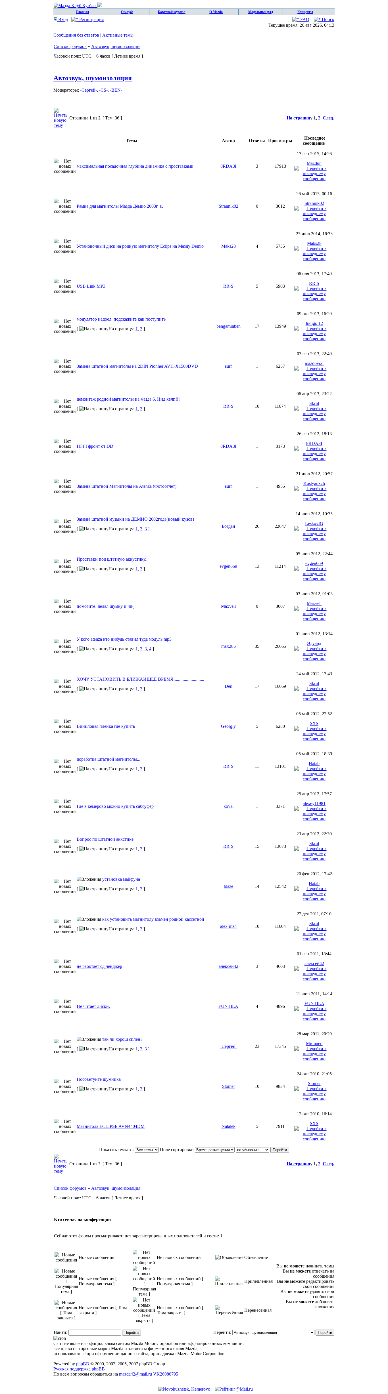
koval (228, 806)
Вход (62, 19)
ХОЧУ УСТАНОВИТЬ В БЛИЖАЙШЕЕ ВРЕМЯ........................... (140, 679)
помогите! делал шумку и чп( (105, 606)
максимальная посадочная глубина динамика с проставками (135, 166)
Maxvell (228, 606)
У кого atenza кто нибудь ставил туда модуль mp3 (124, 639)
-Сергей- (88, 90)
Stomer (228, 1086)
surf (228, 366)
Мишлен (314, 1043)
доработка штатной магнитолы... (108, 759)
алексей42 (228, 966)
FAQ (304, 19)
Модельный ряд (260, 12)
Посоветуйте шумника (99, 1079)
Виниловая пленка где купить (106, 726)
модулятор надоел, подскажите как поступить (121, 319)
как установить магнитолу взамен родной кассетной (153, 919)
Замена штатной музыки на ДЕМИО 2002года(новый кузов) (135, 519)
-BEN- (116, 90)
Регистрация (91, 19)
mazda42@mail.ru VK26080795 (148, 1374)
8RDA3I (228, 166)
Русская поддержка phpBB (79, 1368)
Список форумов (70, 46)
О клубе (127, 12)
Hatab (314, 763)
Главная (82, 12)
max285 (228, 646)
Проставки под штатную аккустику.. (112, 559)
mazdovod (314, 363)
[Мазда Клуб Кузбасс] (78, 5)
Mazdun (314, 163)
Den (228, 686)
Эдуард (314, 643)
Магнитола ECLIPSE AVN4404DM (111, 1126)
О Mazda (216, 12)
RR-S (228, 286)
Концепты (305, 12)
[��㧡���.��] (184, 1389)
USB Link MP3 (91, 286)
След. (328, 117)
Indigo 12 (314, 323)
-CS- (103, 90)
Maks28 (228, 246)
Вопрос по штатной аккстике (105, 839)
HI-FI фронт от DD (95, 446)
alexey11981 (314, 803)
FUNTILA (228, 1006)
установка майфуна (121, 879)
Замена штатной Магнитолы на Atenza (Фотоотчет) (126, 486)
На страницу (299, 117)
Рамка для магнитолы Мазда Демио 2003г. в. (120, 206)
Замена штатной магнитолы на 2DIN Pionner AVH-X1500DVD (137, 366)
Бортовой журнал (171, 12)
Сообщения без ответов (76, 35)
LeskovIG (314, 523)
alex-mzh (228, 926)
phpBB (82, 1363)
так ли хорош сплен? (122, 1039)
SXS (314, 723)
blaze (228, 886)
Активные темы (117, 35)
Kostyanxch (314, 483)
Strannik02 (228, 206)
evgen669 (228, 566)
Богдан (228, 526)
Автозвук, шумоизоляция (115, 46)
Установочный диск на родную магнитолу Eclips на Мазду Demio (140, 246)
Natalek (228, 1126)
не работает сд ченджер (99, 966)
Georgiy (228, 726)
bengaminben (228, 326)
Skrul (314, 403)
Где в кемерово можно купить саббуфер (115, 806)
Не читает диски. (93, 1006)
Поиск (327, 19)
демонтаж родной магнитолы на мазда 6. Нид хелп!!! (128, 399)
